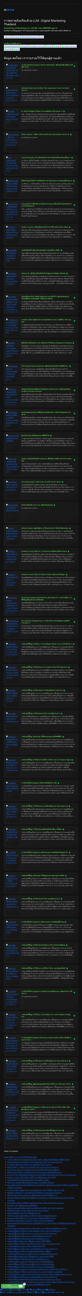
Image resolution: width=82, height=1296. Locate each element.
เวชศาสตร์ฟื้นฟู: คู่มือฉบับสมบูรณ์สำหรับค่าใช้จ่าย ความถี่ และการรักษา (34, 1279)
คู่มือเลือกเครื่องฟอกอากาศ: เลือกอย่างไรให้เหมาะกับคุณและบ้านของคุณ (34, 1193)
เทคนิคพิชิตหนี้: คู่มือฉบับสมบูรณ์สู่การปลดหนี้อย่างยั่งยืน (28, 1180)
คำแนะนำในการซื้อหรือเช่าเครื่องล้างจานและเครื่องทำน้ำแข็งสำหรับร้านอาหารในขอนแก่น (41, 1175)
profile (9, 49)
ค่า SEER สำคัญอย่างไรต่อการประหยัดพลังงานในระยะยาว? (29, 1165)
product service (69, 46)
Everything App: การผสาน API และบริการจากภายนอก (28, 1210)
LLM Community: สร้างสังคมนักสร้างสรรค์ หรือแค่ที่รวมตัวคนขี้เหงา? (33, 1170)
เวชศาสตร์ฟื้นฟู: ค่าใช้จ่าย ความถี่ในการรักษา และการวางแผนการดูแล (33, 1244)
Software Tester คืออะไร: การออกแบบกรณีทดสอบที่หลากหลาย (31, 1218)
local (50, 46)
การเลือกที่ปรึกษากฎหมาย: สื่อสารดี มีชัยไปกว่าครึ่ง (26, 1246)
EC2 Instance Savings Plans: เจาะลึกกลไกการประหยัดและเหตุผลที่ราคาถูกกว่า (37, 1228)
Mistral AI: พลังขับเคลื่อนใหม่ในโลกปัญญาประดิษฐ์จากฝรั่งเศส (30, 1182)
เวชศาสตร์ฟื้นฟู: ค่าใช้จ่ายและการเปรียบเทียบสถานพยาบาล (29, 1236)
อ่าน (20, 1286)
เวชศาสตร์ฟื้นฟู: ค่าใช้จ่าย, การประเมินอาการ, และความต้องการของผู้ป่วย (34, 1272)
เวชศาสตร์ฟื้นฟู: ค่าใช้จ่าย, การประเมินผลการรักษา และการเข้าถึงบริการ (34, 1231)
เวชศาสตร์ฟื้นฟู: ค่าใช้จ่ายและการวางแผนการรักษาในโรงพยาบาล (32, 1233)
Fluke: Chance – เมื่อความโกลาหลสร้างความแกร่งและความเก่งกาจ (32, 1167)
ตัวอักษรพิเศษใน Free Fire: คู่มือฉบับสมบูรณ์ (23, 1213)
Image (24, 46)
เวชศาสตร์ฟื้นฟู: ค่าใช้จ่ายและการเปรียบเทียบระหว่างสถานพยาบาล (32, 1249)
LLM (41, 37)
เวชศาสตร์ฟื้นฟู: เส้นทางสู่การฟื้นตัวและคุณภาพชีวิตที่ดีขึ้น (29, 1241)
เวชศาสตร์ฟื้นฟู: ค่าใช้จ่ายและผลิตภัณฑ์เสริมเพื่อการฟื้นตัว (29, 1251)
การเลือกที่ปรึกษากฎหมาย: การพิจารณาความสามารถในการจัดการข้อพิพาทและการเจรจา (41, 1282)
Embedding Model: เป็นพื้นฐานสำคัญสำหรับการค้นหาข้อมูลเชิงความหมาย (35, 1203)
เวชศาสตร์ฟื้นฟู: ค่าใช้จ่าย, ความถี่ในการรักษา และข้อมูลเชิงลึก (31, 1267)
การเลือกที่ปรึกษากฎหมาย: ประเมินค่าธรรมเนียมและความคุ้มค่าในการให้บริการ (37, 1269)
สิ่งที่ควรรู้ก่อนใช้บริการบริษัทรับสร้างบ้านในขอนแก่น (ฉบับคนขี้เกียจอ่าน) (34, 1172)
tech (17, 49)
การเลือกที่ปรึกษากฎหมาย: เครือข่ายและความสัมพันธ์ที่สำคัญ (30, 1261)
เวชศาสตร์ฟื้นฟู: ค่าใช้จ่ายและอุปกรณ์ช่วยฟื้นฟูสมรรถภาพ (29, 1284)
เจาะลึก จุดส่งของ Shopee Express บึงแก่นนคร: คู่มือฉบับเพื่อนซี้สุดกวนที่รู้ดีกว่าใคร (38, 1159)
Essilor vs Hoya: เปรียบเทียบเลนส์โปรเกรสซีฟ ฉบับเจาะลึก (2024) (31, 1177)
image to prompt (37, 46)
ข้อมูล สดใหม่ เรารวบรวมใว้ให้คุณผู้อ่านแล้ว (20, 1157)
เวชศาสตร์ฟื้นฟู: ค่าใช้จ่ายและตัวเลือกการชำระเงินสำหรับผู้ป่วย (30, 1264)
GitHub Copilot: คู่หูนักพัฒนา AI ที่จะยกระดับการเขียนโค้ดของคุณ (32, 1216)
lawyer (7, 37)
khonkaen (16, 37)
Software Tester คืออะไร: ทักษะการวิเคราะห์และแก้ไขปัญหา (30, 1221)
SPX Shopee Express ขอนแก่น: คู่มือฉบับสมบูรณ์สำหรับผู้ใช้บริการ (32, 1195)
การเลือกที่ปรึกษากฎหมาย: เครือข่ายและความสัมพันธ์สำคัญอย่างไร (32, 1254)
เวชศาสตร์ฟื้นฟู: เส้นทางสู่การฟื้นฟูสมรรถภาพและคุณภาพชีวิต (30, 1256)
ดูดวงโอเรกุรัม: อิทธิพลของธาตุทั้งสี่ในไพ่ (22, 1205)
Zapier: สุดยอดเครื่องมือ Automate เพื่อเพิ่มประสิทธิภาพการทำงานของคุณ (35, 1208)
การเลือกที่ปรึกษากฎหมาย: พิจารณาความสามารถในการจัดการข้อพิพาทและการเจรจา (39, 1274)
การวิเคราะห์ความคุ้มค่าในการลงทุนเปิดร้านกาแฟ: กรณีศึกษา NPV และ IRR (35, 1190)
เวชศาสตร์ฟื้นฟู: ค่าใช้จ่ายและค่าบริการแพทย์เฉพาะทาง (28, 1238)
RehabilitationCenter (30, 37)
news (57, 46)
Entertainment (12, 46)
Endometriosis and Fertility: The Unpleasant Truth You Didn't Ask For (34, 1162)
